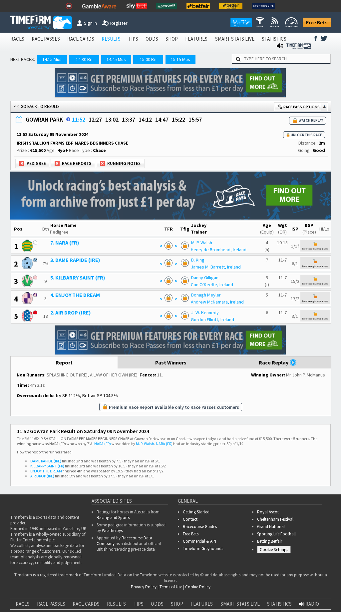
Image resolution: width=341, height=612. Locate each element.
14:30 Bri (84, 59)
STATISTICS (274, 39)
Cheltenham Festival (275, 519)
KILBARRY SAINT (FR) (47, 465)
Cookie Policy (21, 584)
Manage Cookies (275, 550)
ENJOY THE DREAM (46, 470)
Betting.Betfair (269, 541)
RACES (17, 39)
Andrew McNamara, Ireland (217, 302)
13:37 (128, 119)
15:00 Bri (148, 59)
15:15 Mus (180, 59)
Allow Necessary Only (168, 604)
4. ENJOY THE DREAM (75, 295)
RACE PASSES (46, 39)
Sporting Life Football (276, 534)
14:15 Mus (52, 59)
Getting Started (196, 512)
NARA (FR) (102, 443)
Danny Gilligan (204, 278)
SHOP (172, 39)
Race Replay (274, 362)
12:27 (95, 119)
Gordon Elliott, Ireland (212, 319)
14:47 (162, 119)
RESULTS (111, 39)
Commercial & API (199, 541)
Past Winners (170, 362)
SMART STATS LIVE (234, 39)
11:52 (78, 119)
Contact (190, 519)
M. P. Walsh (201, 243)
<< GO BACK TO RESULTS (36, 106)
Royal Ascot (268, 512)
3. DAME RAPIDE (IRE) (75, 260)
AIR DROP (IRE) (42, 475)
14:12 (145, 119)
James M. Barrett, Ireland (216, 267)
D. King (197, 260)
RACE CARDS (80, 39)
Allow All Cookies (219, 604)
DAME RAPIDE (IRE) (45, 460)
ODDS (152, 39)
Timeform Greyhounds (203, 548)
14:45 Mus (116, 59)
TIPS (133, 39)
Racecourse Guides (200, 526)
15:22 (178, 119)
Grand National (271, 526)
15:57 (195, 119)
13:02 (112, 119)
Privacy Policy (67, 584)
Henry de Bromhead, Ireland (218, 250)
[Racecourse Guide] (68, 119)
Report (64, 362)
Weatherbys (112, 530)
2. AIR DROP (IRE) (70, 312)
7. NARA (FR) (64, 242)
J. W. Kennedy (205, 312)
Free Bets (316, 22)
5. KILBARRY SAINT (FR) (77, 277)
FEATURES (196, 39)
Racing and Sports (113, 517)
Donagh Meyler (206, 295)
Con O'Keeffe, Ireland (212, 285)
